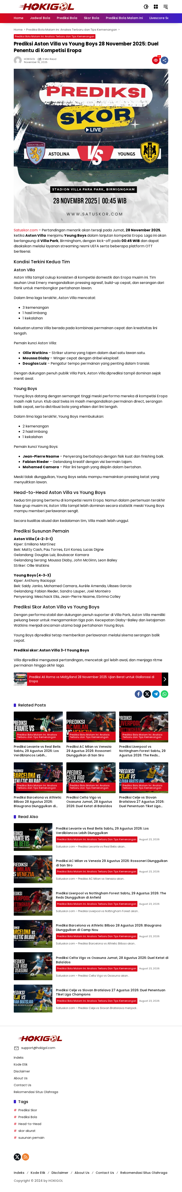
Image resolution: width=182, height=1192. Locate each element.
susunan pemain (31, 1137)
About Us (21, 1078)
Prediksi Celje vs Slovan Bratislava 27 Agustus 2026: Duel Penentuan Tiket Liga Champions (141, 801)
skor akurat (27, 1131)
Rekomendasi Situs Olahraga (36, 1092)
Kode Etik (21, 1064)
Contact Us (22, 1085)
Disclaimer (22, 1071)
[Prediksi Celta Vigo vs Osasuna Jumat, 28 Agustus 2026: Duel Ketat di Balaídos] (90, 777)
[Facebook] (138, 694)
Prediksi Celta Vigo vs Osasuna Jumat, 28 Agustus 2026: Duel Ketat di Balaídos (89, 801)
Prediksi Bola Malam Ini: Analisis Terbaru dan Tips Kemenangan (54, 36)
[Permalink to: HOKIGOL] (19, 60)
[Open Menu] (155, 6)
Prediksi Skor (27, 1110)
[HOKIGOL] (46, 6)
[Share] (164, 60)
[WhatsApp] (164, 694)
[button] (146, 6)
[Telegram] (156, 694)
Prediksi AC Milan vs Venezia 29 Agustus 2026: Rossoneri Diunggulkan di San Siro (88, 751)
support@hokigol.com (38, 1048)
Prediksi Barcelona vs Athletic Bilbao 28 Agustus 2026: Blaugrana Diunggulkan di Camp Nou (37, 801)
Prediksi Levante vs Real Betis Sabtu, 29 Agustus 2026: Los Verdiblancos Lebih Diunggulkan (37, 751)
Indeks (19, 1057)
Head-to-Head (29, 1124)
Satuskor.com (26, 230)
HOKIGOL (29, 59)
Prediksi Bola (27, 1117)
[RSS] (25, 1157)
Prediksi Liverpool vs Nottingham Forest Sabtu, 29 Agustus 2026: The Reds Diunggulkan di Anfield (142, 751)
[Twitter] (147, 694)
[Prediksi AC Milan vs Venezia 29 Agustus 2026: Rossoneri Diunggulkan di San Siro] (90, 727)
